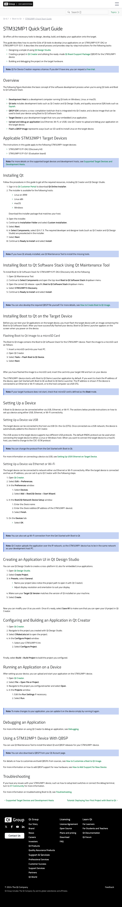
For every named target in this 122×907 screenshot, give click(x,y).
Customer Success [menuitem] (37, 863)
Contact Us (14, 835)
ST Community (17, 785)
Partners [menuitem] (33, 872)
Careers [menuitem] (32, 837)
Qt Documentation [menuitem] (91, 832)
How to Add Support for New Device (89, 767)
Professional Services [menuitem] (39, 859)
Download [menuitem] (64, 837)
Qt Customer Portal (27, 186)
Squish (12, 106)
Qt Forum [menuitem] (87, 837)
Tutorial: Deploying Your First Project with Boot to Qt (91, 800)
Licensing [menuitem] (65, 819)
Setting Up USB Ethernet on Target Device (77, 456)
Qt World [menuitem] (33, 877)
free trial (91, 69)
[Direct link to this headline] (20, 80)
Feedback (109, 887)
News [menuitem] (31, 832)
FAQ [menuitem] (62, 841)
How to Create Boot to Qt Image (95, 305)
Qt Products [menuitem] (34, 845)
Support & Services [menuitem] (39, 855)
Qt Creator (32, 54)
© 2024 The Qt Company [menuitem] (16, 887)
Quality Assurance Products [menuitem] (42, 850)
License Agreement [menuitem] (69, 824)
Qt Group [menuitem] (34, 819)
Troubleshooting (63, 792)
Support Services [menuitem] (37, 868)
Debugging (73, 729)
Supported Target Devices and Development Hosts (30, 800)
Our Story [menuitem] (33, 824)
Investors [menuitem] (33, 841)
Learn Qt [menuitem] (87, 819)
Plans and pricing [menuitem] (68, 832)
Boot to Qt (17, 19)
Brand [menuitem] (31, 828)
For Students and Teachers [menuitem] (95, 828)
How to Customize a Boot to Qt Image (83, 761)
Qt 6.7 (6, 19)
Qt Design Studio (43, 50)
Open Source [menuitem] (66, 828)
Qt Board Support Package (77, 54)
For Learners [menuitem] (89, 824)
